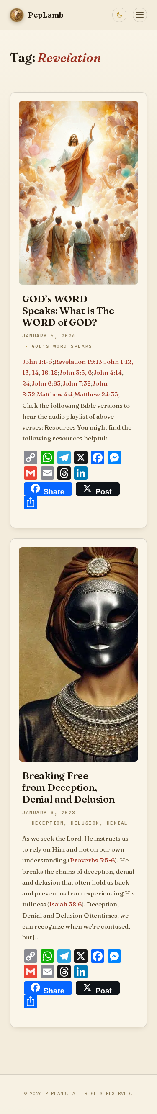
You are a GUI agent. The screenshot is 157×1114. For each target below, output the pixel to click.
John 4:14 (107, 372)
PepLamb (56, 1093)
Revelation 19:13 (78, 361)
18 (54, 372)
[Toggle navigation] (140, 15)
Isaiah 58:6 (65, 904)
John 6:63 (46, 383)
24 (26, 383)
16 (44, 372)
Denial (117, 823)
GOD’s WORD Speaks (62, 346)
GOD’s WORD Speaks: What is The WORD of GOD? (68, 310)
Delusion (85, 823)
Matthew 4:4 (55, 394)
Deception (48, 823)
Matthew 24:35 (96, 394)
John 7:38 (76, 383)
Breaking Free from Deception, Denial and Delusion (68, 787)
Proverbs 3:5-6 (92, 860)
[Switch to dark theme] (119, 15)
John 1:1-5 (37, 361)
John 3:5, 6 (75, 372)
